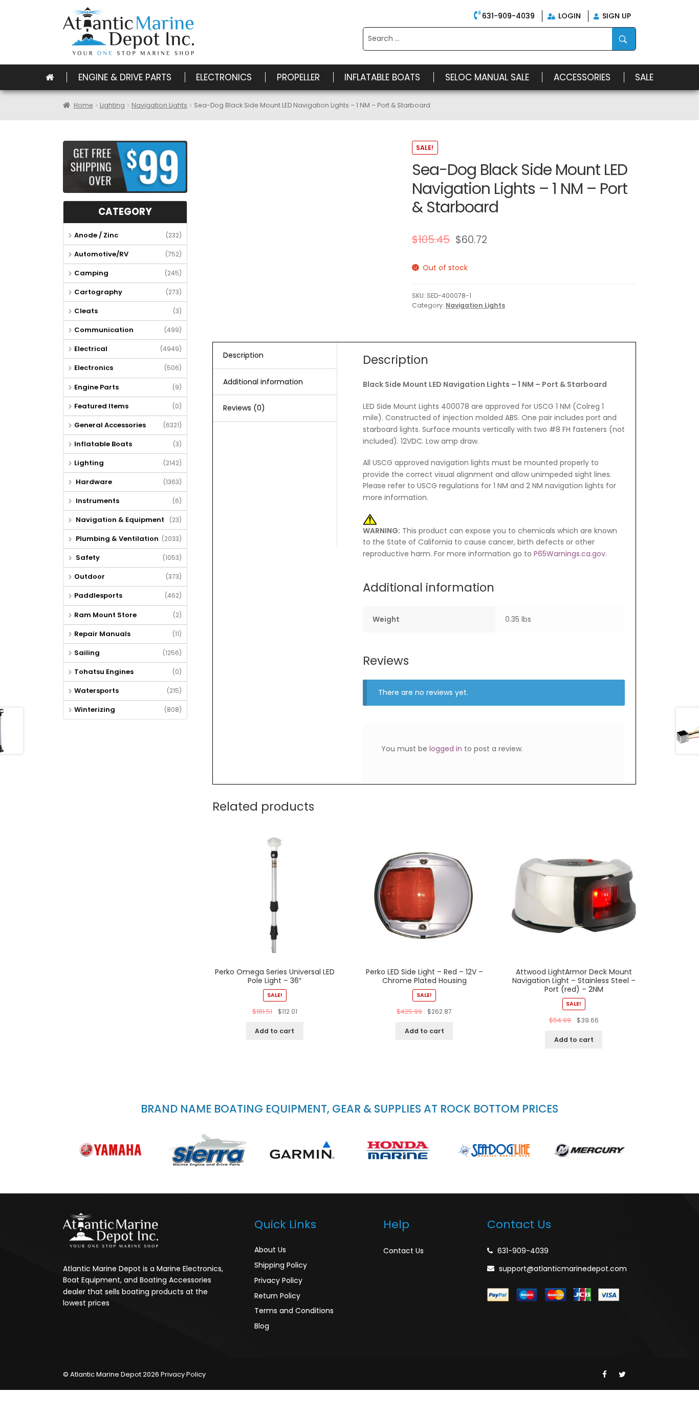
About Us (270, 1250)
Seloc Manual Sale (487, 77)
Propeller (298, 77)
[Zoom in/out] (77, 1398)
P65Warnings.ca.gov (569, 554)
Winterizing (94, 709)
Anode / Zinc (96, 235)
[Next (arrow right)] (33, 1410)
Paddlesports (98, 595)
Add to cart (274, 1031)
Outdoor (89, 576)
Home (83, 105)
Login (568, 16)
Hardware (93, 482)
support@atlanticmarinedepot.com (563, 1269)
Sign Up (615, 16)
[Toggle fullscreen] (55, 1398)
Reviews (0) (244, 408)
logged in (445, 749)
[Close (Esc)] (10, 1398)
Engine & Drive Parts (124, 77)
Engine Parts (96, 387)
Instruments (96, 501)
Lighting (112, 105)
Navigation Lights (159, 105)
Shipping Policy (280, 1265)
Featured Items (101, 406)
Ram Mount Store (105, 615)
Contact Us (403, 1251)
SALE (644, 77)
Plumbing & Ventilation (116, 538)
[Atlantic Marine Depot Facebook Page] (604, 1374)
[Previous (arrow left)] (10, 1410)
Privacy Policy (278, 1280)
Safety (87, 557)
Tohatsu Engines (104, 672)
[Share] (33, 1398)
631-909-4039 (508, 16)
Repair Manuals (102, 634)
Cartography (98, 292)
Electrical (90, 349)
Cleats (86, 311)
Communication (104, 330)
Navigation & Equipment (119, 520)
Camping (91, 273)
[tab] (275, 355)
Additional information (263, 382)
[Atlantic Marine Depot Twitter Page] (622, 1374)
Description (243, 355)
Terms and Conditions (294, 1310)
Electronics (224, 77)
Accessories (582, 77)
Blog (261, 1326)
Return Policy (277, 1296)
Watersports (96, 690)
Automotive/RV (101, 254)
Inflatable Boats (382, 77)
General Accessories (110, 425)
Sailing (87, 653)
